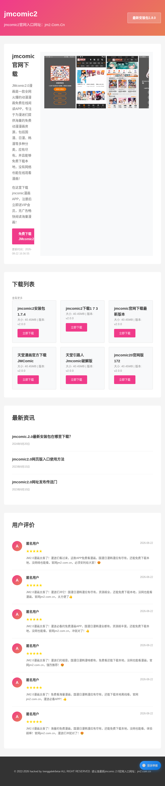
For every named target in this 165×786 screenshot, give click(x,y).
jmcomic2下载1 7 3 (82, 309)
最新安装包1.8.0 (144, 18)
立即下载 (28, 333)
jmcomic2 (20, 14)
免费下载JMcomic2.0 (28, 236)
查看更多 (17, 297)
